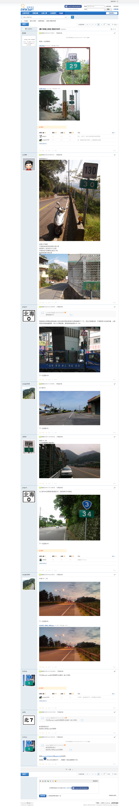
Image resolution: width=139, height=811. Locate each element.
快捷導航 (111, 13)
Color (43, 781)
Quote (50, 781)
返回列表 (81, 24)
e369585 (24, 436)
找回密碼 (115, 6)
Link (48, 781)
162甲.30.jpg (42, 88)
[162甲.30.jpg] (59, 105)
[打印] (111, 29)
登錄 (64, 788)
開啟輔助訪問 (109, 1)
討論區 (61, 13)
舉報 (114, 150)
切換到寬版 (117, 1)
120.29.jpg (42, 45)
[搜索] (72, 17)
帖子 (66, 17)
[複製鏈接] (63, 29)
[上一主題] (113, 29)
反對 (55, 150)
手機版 (97, 803)
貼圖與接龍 (41, 21)
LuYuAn (24, 671)
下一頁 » (69, 769)
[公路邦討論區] (27, 10)
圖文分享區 (33, 21)
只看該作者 (59, 33)
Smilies (56, 781)
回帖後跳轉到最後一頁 (55, 795)
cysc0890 (24, 155)
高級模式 (95, 781)
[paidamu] (23, 29)
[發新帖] (25, 24)
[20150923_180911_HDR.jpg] (69, 644)
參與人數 (42, 132)
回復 (43, 150)
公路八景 (44, 13)
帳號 (85, 6)
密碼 (85, 9)
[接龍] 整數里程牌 (51, 21)
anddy (24, 712)
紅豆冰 (24, 33)
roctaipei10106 (45, 140)
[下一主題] (115, 29)
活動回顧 (35, 13)
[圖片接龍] (43, 29)
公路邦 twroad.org (105, 803)
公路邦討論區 (21, 20)
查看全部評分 (43, 143)
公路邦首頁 (25, 13)
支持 (49, 150)
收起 (113, 132)
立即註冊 (115, 9)
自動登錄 (108, 6)
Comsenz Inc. (30, 805)
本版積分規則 (112, 795)
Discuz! (29, 803)
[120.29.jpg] (64, 66)
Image (45, 781)
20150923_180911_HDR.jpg (46, 625)
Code (53, 781)
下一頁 (114, 24)
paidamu (30, 29)
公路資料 (53, 13)
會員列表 (113, 1)
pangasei (44, 136)
